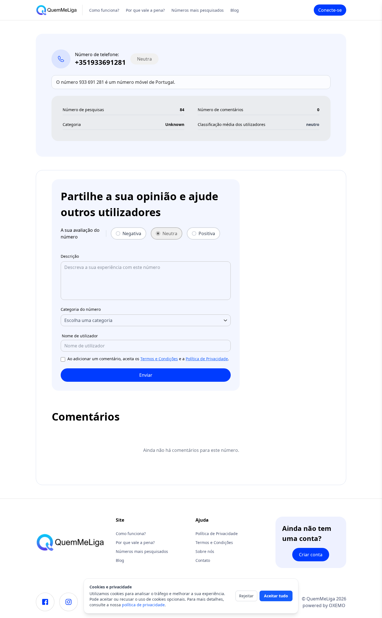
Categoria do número (81, 309)
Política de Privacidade (207, 358)
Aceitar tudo (276, 595)
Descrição (70, 256)
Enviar (145, 375)
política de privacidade (143, 604)
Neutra (169, 233)
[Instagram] (68, 602)
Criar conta (310, 555)
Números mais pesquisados (197, 10)
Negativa (131, 233)
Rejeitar (246, 595)
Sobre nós (204, 551)
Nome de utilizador (80, 335)
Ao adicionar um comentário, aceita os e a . (148, 358)
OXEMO (337, 605)
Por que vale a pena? (145, 10)
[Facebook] (45, 602)
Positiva (207, 233)
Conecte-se (330, 10)
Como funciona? (104, 10)
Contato (202, 560)
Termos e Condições (159, 358)
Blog (234, 10)
